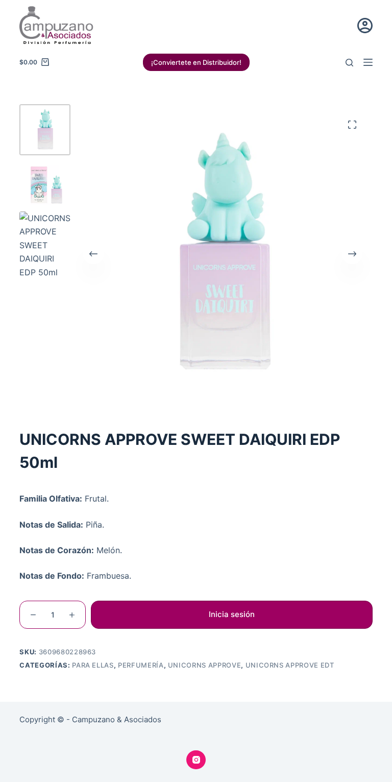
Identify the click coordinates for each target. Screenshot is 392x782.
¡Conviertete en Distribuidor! (196, 62)
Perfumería (141, 665)
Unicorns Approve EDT (290, 665)
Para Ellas (93, 665)
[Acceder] (365, 25)
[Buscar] (349, 62)
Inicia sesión (232, 614)
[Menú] (368, 62)
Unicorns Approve (204, 665)
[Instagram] (196, 760)
